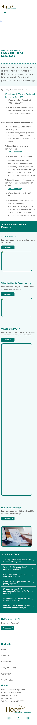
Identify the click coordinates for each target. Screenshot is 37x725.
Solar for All (6, 662)
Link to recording (15, 152)
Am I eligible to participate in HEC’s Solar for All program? (17, 561)
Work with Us (7, 674)
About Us (5, 655)
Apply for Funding (8, 668)
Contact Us (7, 628)
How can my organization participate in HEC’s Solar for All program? (16, 591)
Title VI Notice (7, 680)
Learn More (7, 247)
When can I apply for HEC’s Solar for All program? (16, 583)
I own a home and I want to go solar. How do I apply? (15, 575)
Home (3, 649)
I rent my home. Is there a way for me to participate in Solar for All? (16, 607)
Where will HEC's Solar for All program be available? (15, 568)
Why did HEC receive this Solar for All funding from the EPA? (16, 599)
